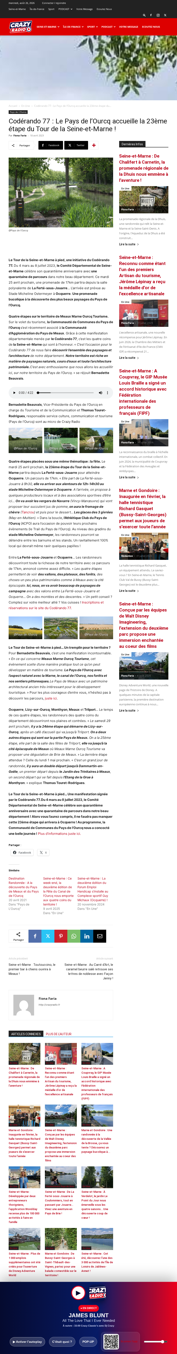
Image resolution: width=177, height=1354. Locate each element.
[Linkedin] (86, 936)
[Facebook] (151, 15)
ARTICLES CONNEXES (26, 1034)
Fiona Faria (20, 135)
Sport (51, 9)
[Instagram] (158, 15)
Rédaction (127, 555)
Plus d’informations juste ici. (59, 834)
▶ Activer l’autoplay (27, 1341)
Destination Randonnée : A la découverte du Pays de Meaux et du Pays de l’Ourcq (24, 887)
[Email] (99, 936)
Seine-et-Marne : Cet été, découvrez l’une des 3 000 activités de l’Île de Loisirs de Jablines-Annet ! (97, 1262)
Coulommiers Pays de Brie (60, 1186)
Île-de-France (37, 9)
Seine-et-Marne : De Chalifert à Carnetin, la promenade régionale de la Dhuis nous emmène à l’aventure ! (24, 1077)
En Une (25, 106)
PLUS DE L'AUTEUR (58, 1034)
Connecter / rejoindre (54, 3)
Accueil (13, 106)
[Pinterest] (60, 936)
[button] (144, 15)
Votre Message (84, 9)
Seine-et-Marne (17, 9)
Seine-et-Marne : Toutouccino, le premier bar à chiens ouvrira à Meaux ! (32, 969)
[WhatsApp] (73, 936)
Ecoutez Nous (104, 9)
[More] (93, 145)
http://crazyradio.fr (49, 1004)
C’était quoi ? (62, 1341)
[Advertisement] (88, 68)
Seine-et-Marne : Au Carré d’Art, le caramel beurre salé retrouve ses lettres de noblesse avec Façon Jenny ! (89, 971)
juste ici (50, 698)
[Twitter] (165, 15)
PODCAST (63, 9)
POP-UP (88, 1341)
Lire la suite (127, 244)
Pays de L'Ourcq (18, 111)
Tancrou (28, 512)
